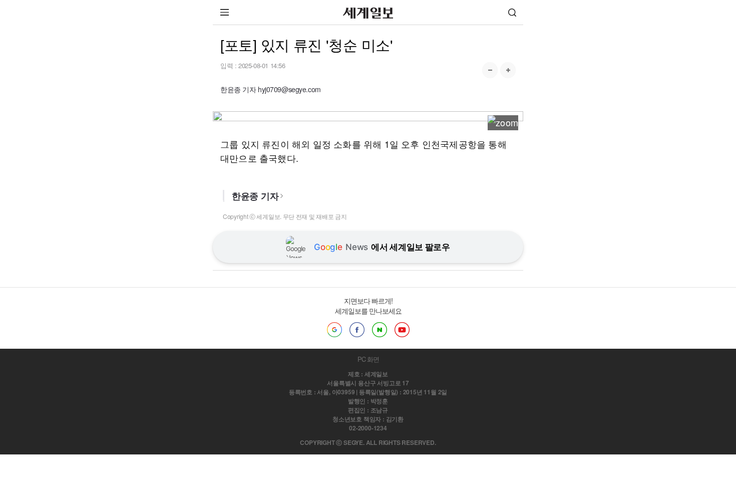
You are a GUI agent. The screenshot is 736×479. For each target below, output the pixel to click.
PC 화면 (368, 359)
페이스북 (356, 329)
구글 (334, 329)
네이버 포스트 (379, 329)
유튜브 (402, 329)
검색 (512, 12)
